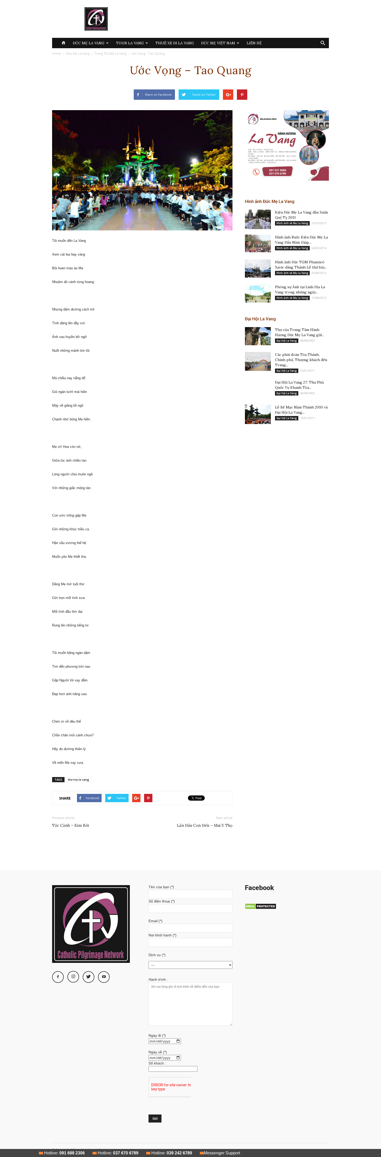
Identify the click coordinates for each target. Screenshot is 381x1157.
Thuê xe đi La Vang (175, 43)
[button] (322, 43)
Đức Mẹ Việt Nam (218, 43)
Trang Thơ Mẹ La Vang (110, 53)
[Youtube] (104, 977)
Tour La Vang (130, 43)
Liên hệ (254, 43)
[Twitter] (88, 977)
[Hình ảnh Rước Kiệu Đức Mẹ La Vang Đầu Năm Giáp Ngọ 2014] (258, 243)
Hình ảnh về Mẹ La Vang (292, 223)
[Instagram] (73, 977)
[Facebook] (58, 977)
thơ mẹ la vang (78, 779)
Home (56, 53)
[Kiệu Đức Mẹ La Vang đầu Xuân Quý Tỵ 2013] (258, 219)
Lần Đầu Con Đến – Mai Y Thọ (204, 825)
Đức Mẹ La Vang (88, 43)
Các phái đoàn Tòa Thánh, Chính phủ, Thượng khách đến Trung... (301, 359)
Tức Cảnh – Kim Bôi (70, 825)
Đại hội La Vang (287, 340)
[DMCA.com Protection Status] (260, 908)
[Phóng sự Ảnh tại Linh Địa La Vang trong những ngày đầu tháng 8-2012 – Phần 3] (258, 293)
